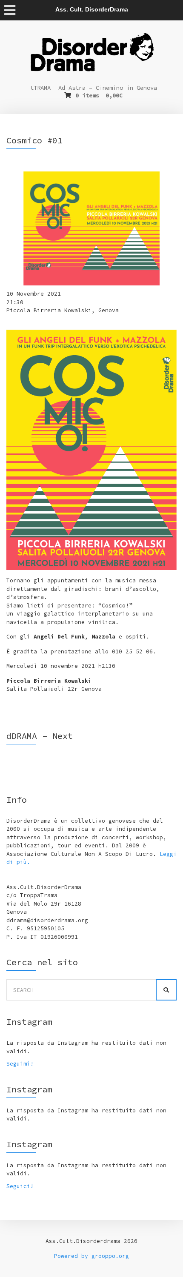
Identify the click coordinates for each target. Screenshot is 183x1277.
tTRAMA (40, 87)
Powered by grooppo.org (91, 1256)
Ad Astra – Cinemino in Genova (107, 87)
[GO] (166, 990)
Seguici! (20, 1186)
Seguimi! (20, 1063)
